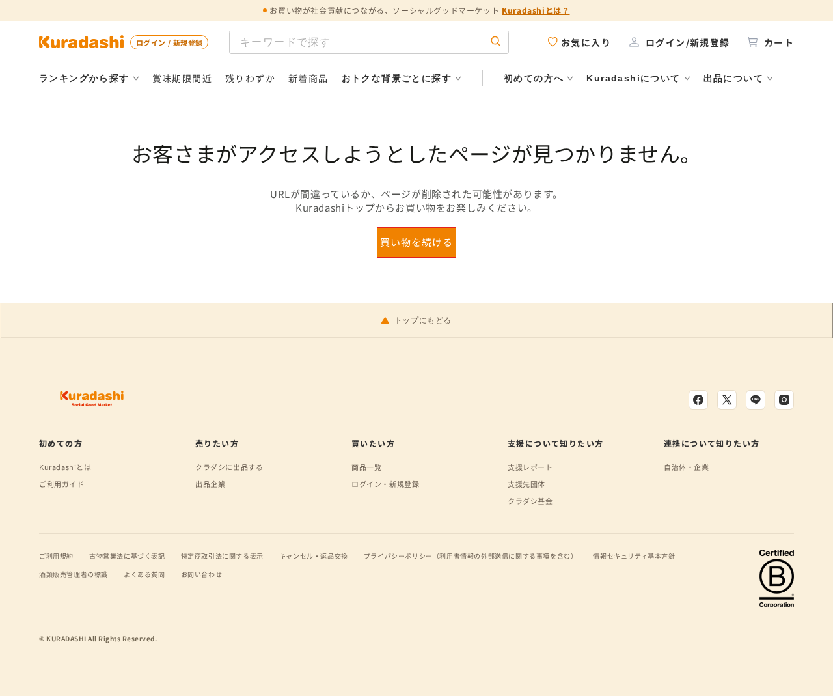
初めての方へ (534, 78)
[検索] (496, 42)
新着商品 (308, 78)
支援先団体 (526, 484)
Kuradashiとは (65, 467)
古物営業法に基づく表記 (127, 556)
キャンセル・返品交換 (313, 556)
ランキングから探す (84, 78)
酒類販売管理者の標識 (73, 574)
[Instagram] (784, 400)
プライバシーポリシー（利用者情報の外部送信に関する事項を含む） (471, 556)
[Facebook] (698, 400)
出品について (733, 78)
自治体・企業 (686, 467)
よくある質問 (144, 574)
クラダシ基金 (530, 500)
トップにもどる (423, 320)
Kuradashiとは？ (535, 10)
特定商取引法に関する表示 (222, 556)
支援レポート (530, 467)
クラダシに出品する (229, 467)
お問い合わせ (202, 574)
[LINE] (755, 400)
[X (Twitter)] (727, 400)
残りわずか (250, 78)
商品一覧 (366, 467)
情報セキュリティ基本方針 (634, 556)
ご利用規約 (56, 556)
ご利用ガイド (62, 484)
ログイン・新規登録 (385, 484)
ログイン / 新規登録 (169, 42)
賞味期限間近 (182, 78)
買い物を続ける (416, 242)
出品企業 (210, 484)
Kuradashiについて (633, 78)
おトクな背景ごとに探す (397, 78)
